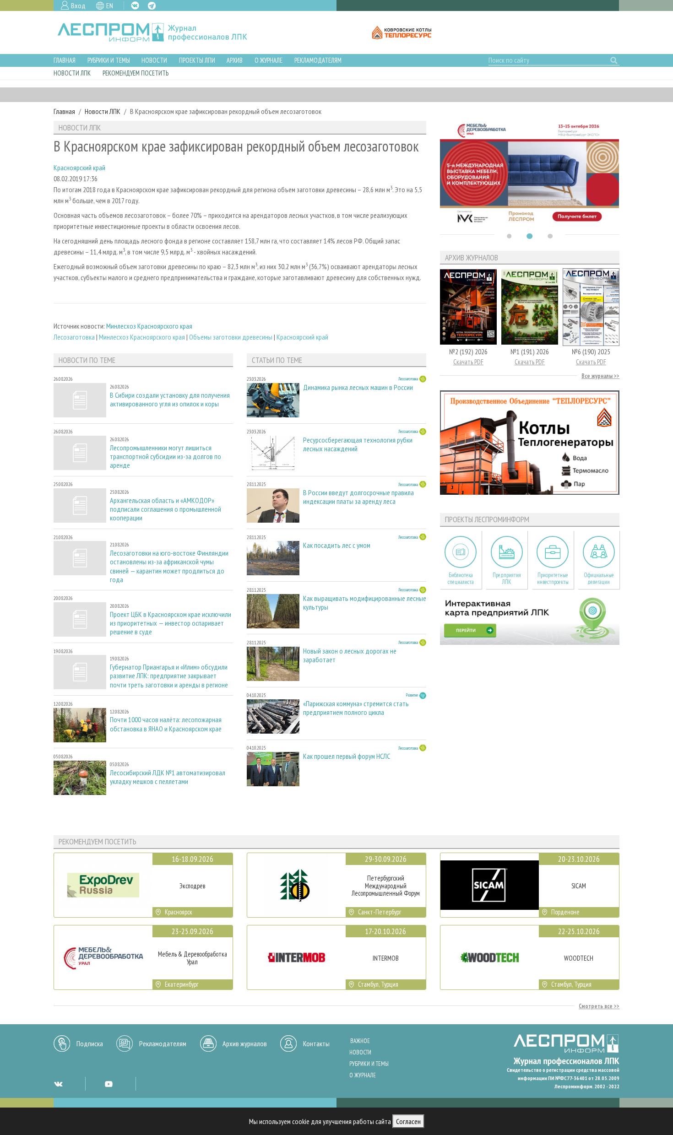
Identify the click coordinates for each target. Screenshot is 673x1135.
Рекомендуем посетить (135, 73)
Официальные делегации (599, 578)
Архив (235, 60)
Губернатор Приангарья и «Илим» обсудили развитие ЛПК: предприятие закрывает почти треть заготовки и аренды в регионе (169, 676)
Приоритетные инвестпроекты (553, 578)
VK (135, 5)
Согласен (408, 1121)
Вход (78, 5)
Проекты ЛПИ (197, 60)
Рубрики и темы (108, 60)
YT (108, 1083)
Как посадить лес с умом (336, 545)
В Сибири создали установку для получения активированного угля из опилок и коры (170, 399)
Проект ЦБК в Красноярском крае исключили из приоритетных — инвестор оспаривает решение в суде (170, 623)
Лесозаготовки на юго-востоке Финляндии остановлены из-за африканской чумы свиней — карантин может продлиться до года (169, 566)
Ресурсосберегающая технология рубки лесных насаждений (357, 444)
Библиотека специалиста (461, 578)
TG (152, 6)
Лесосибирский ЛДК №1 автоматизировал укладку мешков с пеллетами (167, 777)
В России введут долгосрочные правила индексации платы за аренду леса (358, 497)
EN (109, 5)
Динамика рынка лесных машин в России (358, 387)
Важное (360, 1041)
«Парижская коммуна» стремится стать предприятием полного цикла (356, 708)
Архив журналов (245, 1043)
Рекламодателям (318, 60)
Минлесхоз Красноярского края (149, 325)
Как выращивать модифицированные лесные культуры (364, 602)
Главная (65, 60)
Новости (154, 60)
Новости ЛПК (72, 73)
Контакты (316, 1043)
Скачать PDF (468, 361)
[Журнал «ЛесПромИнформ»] (160, 32)
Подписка (89, 1043)
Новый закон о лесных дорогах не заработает (349, 655)
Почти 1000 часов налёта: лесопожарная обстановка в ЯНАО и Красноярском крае (166, 724)
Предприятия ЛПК (507, 578)
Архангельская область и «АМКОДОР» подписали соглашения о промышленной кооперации (165, 509)
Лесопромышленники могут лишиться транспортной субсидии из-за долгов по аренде (165, 456)
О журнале (268, 60)
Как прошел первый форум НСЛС (346, 756)
